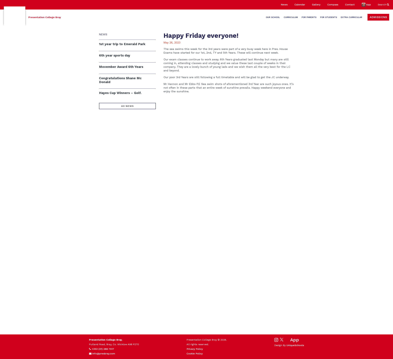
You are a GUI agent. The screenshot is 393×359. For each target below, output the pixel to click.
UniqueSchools (295, 345)
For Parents (309, 17)
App (368, 4)
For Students (328, 17)
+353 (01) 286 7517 (103, 348)
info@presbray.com (103, 353)
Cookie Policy (195, 353)
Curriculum (291, 17)
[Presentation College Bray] (14, 17)
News (284, 4)
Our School (273, 17)
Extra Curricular (351, 17)
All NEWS (127, 106)
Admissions (378, 17)
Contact (350, 4)
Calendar (299, 4)
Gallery (316, 4)
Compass (332, 4)
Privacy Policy (195, 348)
